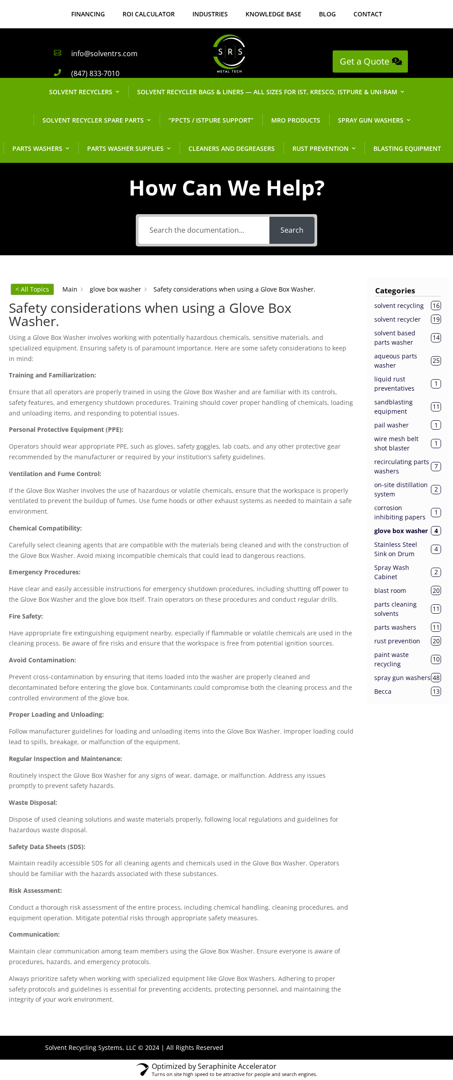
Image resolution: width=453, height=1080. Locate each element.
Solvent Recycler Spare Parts (93, 120)
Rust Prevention (320, 148)
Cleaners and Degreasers (231, 148)
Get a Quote (364, 61)
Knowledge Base (273, 14)
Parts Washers (37, 148)
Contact (367, 14)
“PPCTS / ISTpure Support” (211, 120)
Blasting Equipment (407, 148)
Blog (327, 14)
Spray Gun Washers (370, 120)
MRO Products (295, 120)
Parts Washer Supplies (125, 148)
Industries (210, 14)
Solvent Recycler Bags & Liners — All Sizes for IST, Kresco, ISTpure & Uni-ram (267, 92)
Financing (88, 14)
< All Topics (32, 289)
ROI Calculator (149, 14)
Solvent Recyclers (80, 92)
